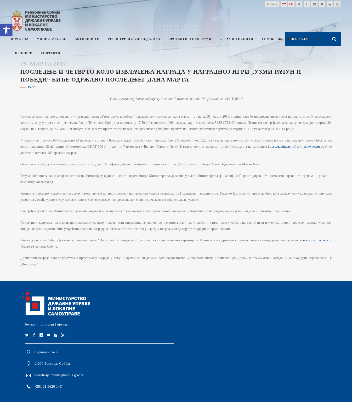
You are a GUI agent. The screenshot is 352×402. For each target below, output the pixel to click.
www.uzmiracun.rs (315, 240)
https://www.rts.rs (312, 146)
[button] (6, 30)
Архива (62, 324)
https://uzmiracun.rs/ (282, 146)
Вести (32, 87)
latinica (272, 4)
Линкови (47, 324)
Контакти (32, 324)
